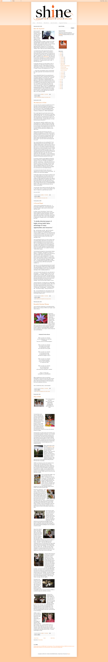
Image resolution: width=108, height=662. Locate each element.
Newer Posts (36, 638)
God (45, 97)
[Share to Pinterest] (39, 95)
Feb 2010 (62, 58)
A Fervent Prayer (38, 203)
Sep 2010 (62, 76)
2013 (61, 82)
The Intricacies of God (40, 102)
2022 (61, 88)
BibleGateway (46, 56)
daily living (38, 298)
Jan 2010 (62, 57)
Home (34, 22)
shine (49, 97)
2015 (61, 85)
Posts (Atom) (40, 639)
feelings (43, 97)
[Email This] (34, 95)
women (49, 391)
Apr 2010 (62, 61)
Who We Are (39, 22)
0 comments (46, 94)
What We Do (46, 22)
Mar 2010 (62, 60)
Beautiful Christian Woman (41, 304)
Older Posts (53, 638)
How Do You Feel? (39, 29)
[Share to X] (37, 95)
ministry (47, 97)
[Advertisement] (65, 97)
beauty (38, 391)
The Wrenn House (51, 446)
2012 (61, 81)
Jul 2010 (62, 73)
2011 (61, 79)
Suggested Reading (63, 22)
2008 (61, 52)
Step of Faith (37, 396)
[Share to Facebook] (38, 95)
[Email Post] (49, 94)
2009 (61, 54)
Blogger (68, 653)
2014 (61, 84)
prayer (48, 298)
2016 (61, 87)
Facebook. (60, 34)
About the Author (54, 22)
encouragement (39, 97)
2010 (61, 55)
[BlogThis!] (36, 95)
